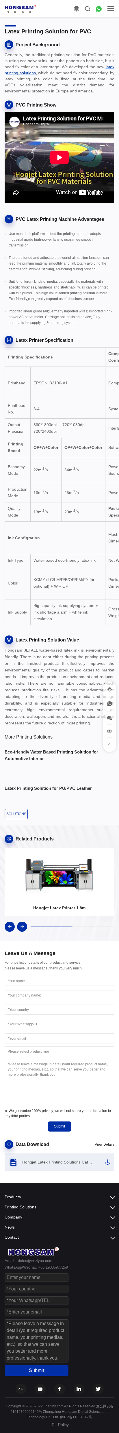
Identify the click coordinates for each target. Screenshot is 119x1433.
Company (13, 1217)
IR (53, 1424)
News (10, 1227)
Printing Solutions (20, 1207)
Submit (59, 1126)
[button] (10, 927)
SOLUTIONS (16, 814)
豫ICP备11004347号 (76, 1417)
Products (13, 1197)
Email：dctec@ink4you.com (28, 1261)
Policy (63, 1424)
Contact (12, 1237)
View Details (104, 1144)
